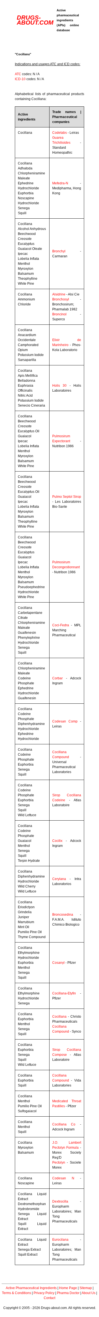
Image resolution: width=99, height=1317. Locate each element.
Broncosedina (62, 915)
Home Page (68, 1288)
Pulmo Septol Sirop (66, 497)
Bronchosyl (60, 299)
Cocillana (59, 1016)
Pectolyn (58, 1162)
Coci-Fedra (60, 625)
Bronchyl (58, 251)
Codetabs (59, 133)
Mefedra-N (60, 183)
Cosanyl (58, 963)
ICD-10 (20, 79)
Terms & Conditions (16, 1293)
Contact (49, 1298)
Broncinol (59, 314)
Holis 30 (59, 385)
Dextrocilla (60, 1201)
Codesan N (63, 1178)
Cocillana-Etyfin (64, 993)
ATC (18, 74)
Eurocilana (60, 1240)
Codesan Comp (65, 721)
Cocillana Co (64, 1124)
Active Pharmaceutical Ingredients (31, 1288)
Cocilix (57, 841)
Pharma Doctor (68, 1293)
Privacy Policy (44, 1293)
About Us (88, 1293)
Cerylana (59, 879)
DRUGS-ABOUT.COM (35, 20)
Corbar (57, 678)
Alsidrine (58, 294)
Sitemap (85, 1288)
